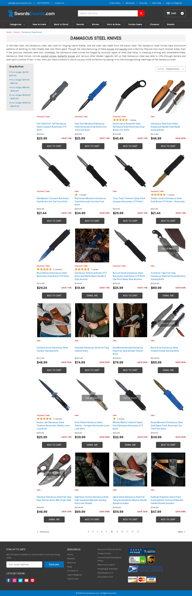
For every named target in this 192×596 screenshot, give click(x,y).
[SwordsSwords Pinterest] (32, 580)
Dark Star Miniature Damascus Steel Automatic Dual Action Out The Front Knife (90, 126)
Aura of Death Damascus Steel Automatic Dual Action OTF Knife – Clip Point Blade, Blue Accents (130, 276)
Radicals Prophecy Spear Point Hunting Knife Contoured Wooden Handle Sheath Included (167, 500)
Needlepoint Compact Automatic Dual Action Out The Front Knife (53, 200)
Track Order (73, 579)
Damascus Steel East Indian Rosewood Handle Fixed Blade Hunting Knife (165, 126)
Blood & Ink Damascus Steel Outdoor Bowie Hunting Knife (165, 349)
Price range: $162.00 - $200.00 (19, 104)
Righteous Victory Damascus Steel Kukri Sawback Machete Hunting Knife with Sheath (91, 500)
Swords (80, 24)
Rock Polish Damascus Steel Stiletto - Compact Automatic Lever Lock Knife (92, 425)
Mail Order (156, 3)
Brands (170, 24)
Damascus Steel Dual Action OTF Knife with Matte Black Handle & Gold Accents (91, 276)
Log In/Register (74, 574)
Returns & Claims (106, 564)
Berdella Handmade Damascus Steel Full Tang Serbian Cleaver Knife (128, 350)
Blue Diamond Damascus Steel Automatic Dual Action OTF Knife (53, 274)
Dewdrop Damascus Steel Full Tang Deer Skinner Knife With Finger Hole (54, 498)
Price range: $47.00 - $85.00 (19, 81)
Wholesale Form (105, 573)
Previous (44, 531)
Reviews (71, 558)
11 (127, 531)
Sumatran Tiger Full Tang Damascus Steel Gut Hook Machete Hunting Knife (168, 276)
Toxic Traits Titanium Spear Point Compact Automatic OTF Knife (129, 200)
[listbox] (176, 69)
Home (70, 554)
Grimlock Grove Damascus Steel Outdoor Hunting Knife (52, 349)
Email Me (92, 295)
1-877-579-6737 (43, 3)
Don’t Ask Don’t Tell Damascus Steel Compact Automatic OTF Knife (52, 126)
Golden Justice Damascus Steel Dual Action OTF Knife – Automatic (168, 200)
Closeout (154, 24)
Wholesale (130, 3)
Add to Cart (54, 146)
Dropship (143, 3)
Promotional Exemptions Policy (110, 559)
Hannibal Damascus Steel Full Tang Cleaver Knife (92, 349)
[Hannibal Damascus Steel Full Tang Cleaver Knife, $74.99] (92, 320)
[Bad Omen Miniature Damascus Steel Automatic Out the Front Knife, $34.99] (92, 171)
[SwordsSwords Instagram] (14, 580)
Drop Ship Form (105, 577)
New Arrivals (39, 24)
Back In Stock (61, 24)
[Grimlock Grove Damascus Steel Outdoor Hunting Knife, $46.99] (54, 320)
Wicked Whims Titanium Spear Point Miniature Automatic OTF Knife (128, 425)
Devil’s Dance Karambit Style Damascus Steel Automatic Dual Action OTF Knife (128, 126)
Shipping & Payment (108, 568)
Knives (95, 24)
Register (178, 3)
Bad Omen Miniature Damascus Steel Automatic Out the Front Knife (90, 201)
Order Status (115, 3)
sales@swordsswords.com (20, 3)
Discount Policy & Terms (110, 549)
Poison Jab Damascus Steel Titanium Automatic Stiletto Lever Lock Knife (53, 425)
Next (180, 531)
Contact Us (59, 3)
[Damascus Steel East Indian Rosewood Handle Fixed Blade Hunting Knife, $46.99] (168, 96)
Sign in (169, 3)
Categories (16, 24)
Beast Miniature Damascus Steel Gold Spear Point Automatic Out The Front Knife (167, 425)
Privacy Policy (104, 553)
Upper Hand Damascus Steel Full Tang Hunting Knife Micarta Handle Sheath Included (130, 500)
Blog (69, 566)
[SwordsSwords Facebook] (8, 580)
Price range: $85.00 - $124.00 (19, 89)
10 (122, 531)
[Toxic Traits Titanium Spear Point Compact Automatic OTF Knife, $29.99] (130, 171)
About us (71, 562)
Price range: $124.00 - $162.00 (19, 97)
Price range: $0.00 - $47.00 (19, 74)
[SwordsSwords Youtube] (26, 580)
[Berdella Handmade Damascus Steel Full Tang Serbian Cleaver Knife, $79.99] (130, 320)
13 (138, 531)
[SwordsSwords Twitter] (20, 580)
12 (132, 531)
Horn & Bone (113, 24)
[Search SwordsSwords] (141, 13)
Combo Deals (135, 24)
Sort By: (161, 69)
